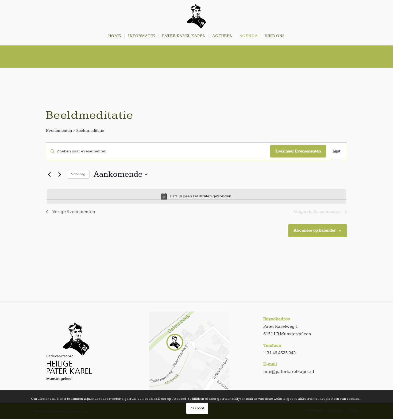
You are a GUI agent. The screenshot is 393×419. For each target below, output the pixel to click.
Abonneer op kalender (315, 230)
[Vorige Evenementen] (49, 174)
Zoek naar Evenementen (298, 151)
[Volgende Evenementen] (59, 174)
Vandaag (78, 174)
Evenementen (59, 130)
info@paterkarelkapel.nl (288, 371)
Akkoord (197, 408)
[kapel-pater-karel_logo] (196, 16)
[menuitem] (114, 36)
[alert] (196, 196)
